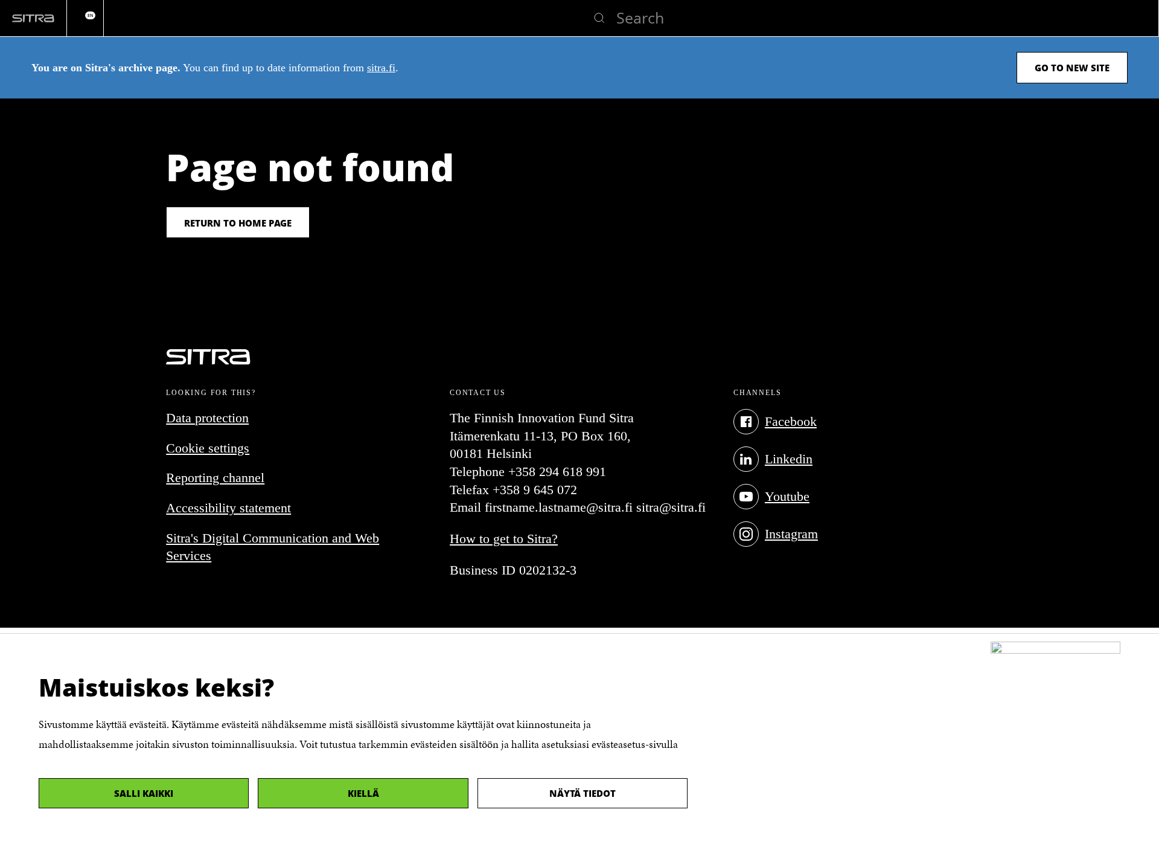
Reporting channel (215, 477)
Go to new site (1072, 68)
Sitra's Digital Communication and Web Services (272, 547)
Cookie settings (207, 448)
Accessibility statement (228, 507)
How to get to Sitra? (504, 538)
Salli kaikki (143, 793)
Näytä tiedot (582, 793)
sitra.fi (381, 68)
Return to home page (238, 223)
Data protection (207, 417)
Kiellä (363, 793)
